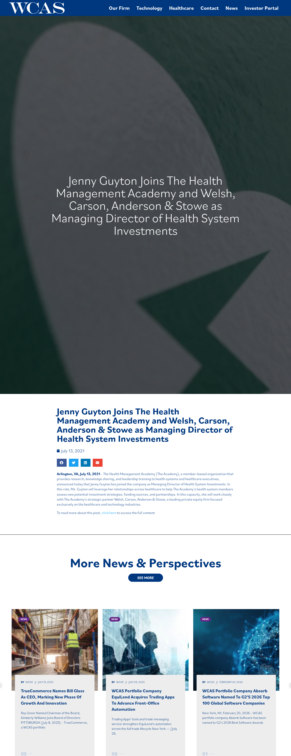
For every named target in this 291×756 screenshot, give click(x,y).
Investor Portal (261, 8)
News (232, 8)
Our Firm (119, 8)
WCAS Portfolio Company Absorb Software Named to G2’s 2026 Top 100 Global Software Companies (236, 697)
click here (109, 512)
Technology (149, 8)
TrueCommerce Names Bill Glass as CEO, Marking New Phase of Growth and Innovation (52, 697)
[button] (62, 463)
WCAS (29, 682)
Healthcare (181, 8)
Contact (210, 8)
